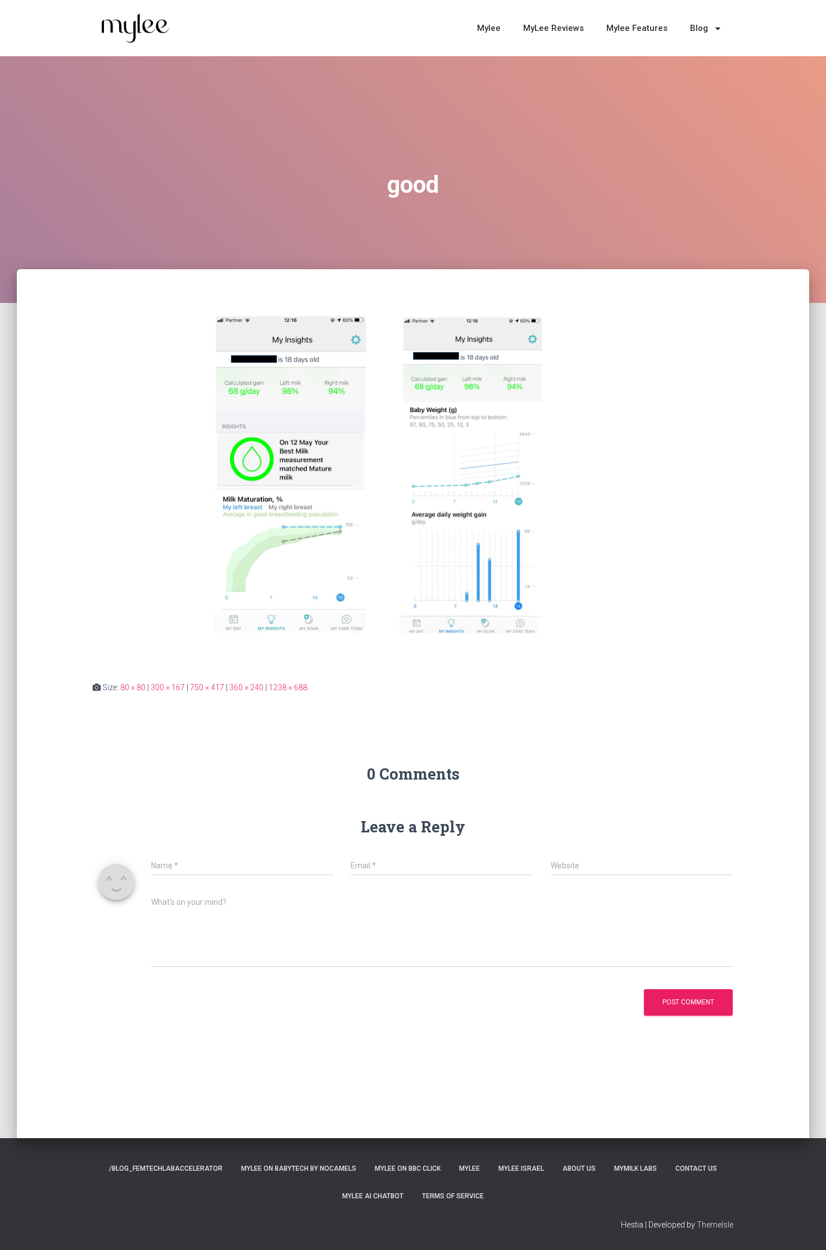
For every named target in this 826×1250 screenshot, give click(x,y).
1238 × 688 (288, 687)
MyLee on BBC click (408, 1168)
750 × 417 (207, 687)
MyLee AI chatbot (372, 1196)
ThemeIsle (715, 1224)
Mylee (489, 28)
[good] (413, 485)
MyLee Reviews (553, 28)
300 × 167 (168, 687)
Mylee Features (637, 28)
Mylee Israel (521, 1168)
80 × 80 (133, 687)
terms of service (453, 1196)
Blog (699, 28)
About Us (579, 1168)
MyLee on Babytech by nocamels (298, 1168)
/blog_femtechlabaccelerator (166, 1168)
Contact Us (696, 1168)
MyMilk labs (635, 1168)
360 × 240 (246, 687)
